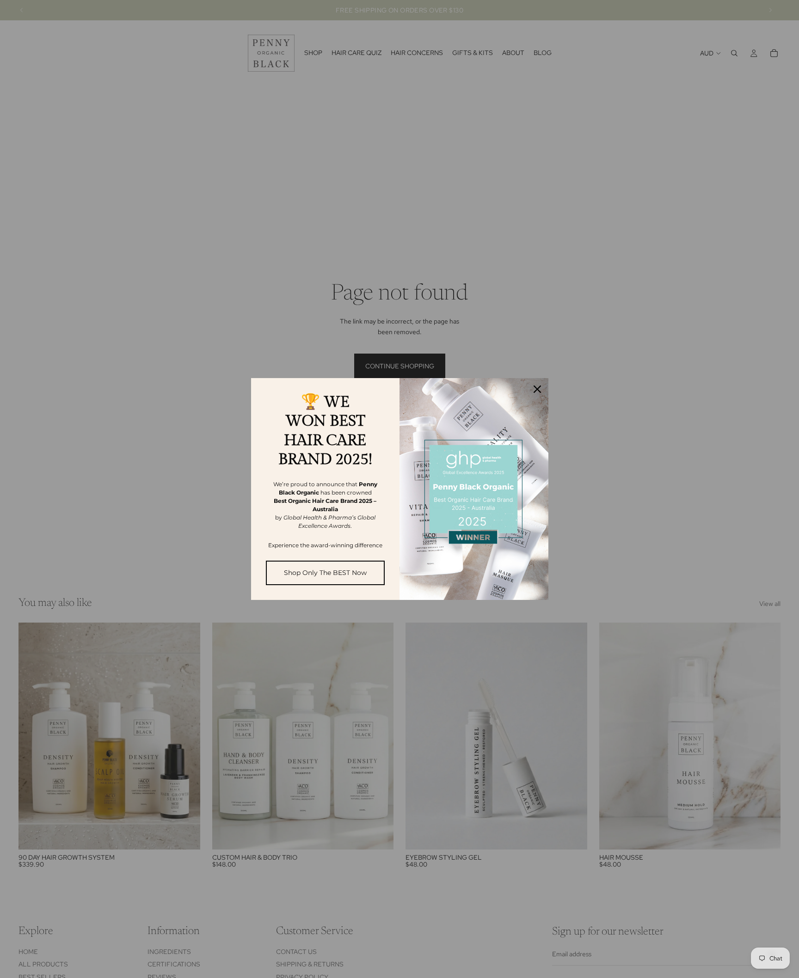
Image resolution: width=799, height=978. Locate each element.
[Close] (537, 389)
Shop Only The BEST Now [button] (325, 572)
